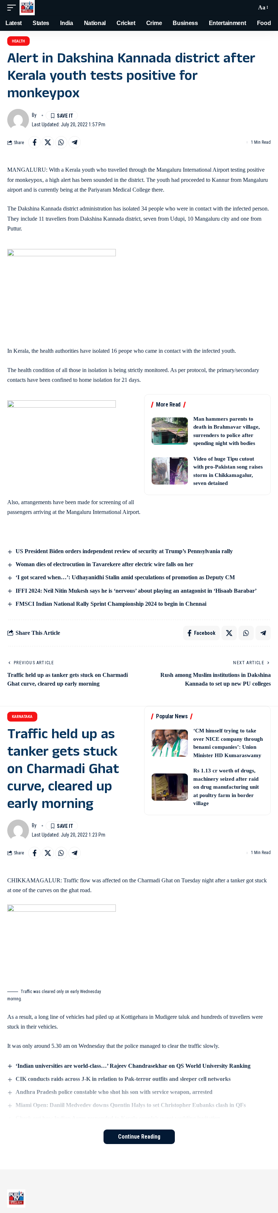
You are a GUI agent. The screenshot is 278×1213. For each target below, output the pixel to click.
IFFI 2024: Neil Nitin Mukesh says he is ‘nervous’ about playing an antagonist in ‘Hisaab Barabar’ (136, 591)
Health (18, 41)
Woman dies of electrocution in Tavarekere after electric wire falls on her (104, 564)
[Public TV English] (27, 7)
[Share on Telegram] (74, 142)
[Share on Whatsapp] (61, 142)
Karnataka (22, 716)
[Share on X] (48, 142)
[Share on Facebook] (34, 142)
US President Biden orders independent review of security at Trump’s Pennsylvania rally (124, 551)
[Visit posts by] (18, 120)
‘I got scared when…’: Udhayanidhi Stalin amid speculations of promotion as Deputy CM (125, 577)
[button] (13, 7)
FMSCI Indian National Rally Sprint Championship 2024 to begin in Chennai (111, 604)
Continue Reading (139, 1136)
